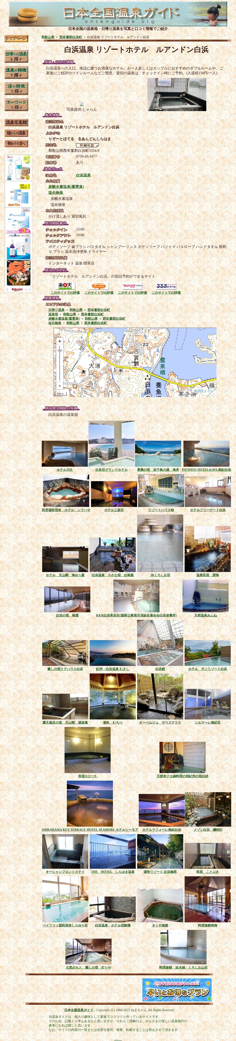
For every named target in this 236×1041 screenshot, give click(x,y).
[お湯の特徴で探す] (16, 78)
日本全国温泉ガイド (78, 1010)
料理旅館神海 (207, 925)
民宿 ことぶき (207, 872)
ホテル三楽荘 (114, 510)
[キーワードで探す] (16, 110)
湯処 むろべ (112, 722)
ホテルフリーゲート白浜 (208, 510)
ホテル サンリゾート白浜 (207, 669)
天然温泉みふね (205, 615)
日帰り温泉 (56, 310)
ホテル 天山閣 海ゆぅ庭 (65, 575)
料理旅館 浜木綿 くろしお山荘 (183, 967)
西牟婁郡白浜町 (70, 37)
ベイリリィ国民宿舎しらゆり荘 (65, 925)
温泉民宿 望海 (207, 575)
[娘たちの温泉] (16, 136)
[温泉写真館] (16, 125)
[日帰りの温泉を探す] (16, 61)
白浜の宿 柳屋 (67, 615)
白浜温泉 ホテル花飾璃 (112, 925)
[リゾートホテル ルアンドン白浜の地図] (87, 146)
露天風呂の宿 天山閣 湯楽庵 (65, 722)
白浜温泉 (83, 175)
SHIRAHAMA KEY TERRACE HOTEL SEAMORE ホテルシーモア (90, 829)
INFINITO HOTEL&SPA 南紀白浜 (206, 470)
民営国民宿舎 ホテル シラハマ (66, 510)
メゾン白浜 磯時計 (208, 829)
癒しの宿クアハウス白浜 (65, 669)
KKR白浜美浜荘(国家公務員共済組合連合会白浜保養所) (136, 615)
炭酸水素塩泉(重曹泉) (66, 187)
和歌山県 (47, 37)
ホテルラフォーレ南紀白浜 (161, 829)
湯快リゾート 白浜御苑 (160, 872)
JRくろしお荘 (160, 575)
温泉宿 (53, 314)
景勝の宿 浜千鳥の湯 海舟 (158, 470)
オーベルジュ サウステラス (160, 722)
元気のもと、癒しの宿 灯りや (88, 967)
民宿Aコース (87, 776)
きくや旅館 (160, 925)
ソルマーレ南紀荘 (208, 722)
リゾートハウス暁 (161, 510)
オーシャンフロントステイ (65, 872)
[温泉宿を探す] (16, 94)
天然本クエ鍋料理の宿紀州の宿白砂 (182, 776)
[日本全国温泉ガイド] (16, 41)
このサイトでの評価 (65, 292)
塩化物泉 (55, 193)
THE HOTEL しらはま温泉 (113, 872)
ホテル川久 (65, 470)
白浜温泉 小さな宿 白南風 (113, 575)
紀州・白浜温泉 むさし (112, 669)
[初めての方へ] (16, 146)
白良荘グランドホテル (111, 470)
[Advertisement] (61, 989)
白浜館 (160, 669)
